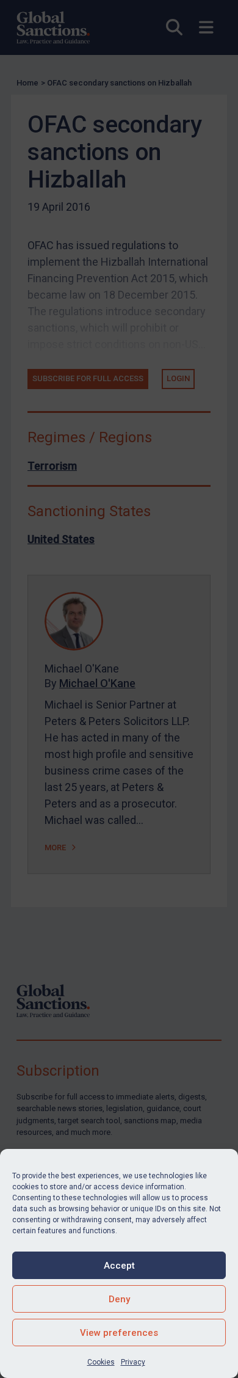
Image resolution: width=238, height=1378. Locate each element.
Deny (119, 1299)
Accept (119, 1265)
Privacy (133, 1362)
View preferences (119, 1332)
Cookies (101, 1362)
